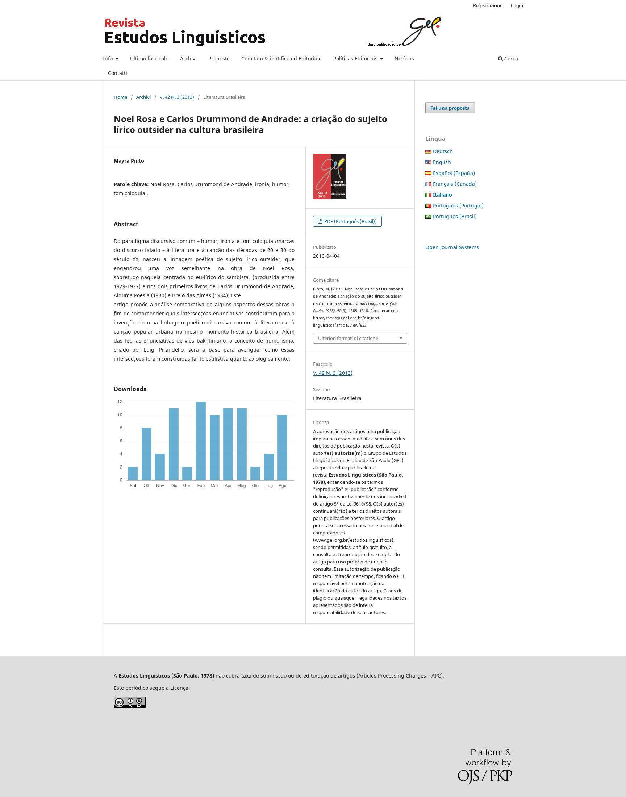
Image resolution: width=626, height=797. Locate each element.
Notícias (404, 58)
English (442, 162)
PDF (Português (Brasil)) (350, 221)
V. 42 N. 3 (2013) (177, 97)
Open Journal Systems (452, 247)
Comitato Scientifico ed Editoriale (281, 58)
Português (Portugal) (458, 205)
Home (120, 97)
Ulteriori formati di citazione (348, 338)
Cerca (510, 58)
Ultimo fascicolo (149, 58)
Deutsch (443, 151)
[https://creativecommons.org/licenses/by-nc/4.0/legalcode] (130, 705)
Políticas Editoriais (356, 58)
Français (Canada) (455, 183)
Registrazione (487, 5)
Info (108, 58)
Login (517, 5)
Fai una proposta (450, 108)
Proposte (219, 58)
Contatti (117, 73)
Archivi (188, 58)
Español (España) (454, 172)
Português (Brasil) (455, 216)
